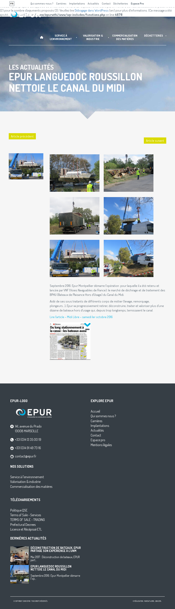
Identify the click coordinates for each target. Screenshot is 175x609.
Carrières (96, 421)
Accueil (95, 411)
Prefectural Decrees (23, 524)
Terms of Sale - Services (25, 515)
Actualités (97, 430)
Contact (96, 435)
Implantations (100, 425)
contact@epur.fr (25, 456)
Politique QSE (19, 510)
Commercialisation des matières (31, 486)
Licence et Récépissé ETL (26, 529)
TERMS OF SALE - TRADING (27, 520)
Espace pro (98, 440)
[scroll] (87, 326)
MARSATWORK (149, 601)
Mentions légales (101, 445)
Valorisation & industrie (25, 481)
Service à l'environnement (27, 477)
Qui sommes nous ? (103, 416)
